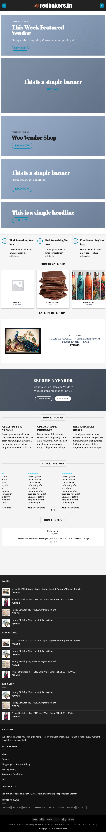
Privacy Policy (9, 769)
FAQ (4, 779)
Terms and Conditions (12, 774)
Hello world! (53, 531)
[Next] (100, 285)
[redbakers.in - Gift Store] (53, 5)
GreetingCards (40, 807)
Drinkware (27, 807)
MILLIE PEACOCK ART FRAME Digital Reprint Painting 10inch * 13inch (75, 340)
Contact (5, 759)
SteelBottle (71, 807)
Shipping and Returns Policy (16, 764)
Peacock (61, 807)
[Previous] (5, 285)
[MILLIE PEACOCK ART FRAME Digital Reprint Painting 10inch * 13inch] (23, 341)
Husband (51, 807)
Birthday (6, 807)
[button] (4, 5)
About (5, 754)
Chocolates (16, 807)
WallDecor (81, 807)
